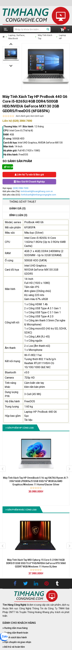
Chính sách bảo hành (15, 637)
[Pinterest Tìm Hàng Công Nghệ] (46, 584)
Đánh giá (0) (17, 208)
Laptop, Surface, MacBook (16, 37)
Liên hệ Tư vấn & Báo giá (30, 174)
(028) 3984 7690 (20, 188)
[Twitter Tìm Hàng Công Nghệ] (25, 584)
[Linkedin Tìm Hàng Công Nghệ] (36, 584)
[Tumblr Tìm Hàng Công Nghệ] (57, 584)
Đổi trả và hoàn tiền (14, 646)
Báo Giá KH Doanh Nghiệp (30, 181)
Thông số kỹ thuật (22, 201)
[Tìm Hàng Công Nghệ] (36, 15)
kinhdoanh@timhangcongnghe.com (38, 194)
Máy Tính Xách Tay (45, 37)
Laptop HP (62, 37)
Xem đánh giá (22, 116)
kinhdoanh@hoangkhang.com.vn (37, 191)
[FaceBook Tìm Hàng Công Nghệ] (14, 584)
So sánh (10, 167)
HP (19, 126)
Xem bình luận (37, 116)
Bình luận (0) (18, 215)
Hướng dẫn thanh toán (16, 632)
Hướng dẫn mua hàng (16, 628)
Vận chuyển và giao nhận (17, 642)
